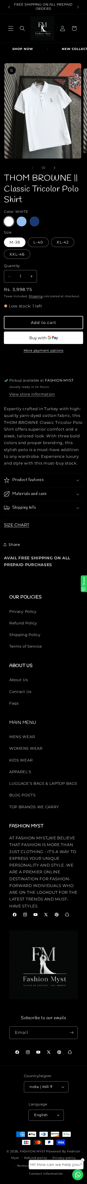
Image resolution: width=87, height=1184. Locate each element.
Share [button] (14, 544)
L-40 (38, 242)
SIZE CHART (16, 525)
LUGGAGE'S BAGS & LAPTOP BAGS (43, 783)
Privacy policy (64, 1158)
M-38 (15, 242)
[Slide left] (32, 168)
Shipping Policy (24, 634)
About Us (18, 679)
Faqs (14, 703)
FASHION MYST (33, 1151)
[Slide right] (54, 168)
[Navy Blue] (34, 221)
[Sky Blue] (21, 221)
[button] (11, 28)
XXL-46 (17, 254)
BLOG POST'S (22, 795)
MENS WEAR (22, 736)
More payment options (44, 350)
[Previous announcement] (9, 7)
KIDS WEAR (21, 760)
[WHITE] (8, 221)
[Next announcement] (78, 7)
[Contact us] (77, 1174)
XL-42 (63, 242)
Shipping (35, 296)
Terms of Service (25, 646)
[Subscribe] (71, 1032)
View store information (32, 394)
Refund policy (35, 1158)
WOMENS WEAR (26, 748)
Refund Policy (23, 623)
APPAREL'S (20, 771)
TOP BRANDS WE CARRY (34, 807)
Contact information (46, 1173)
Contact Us (20, 691)
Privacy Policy (23, 611)
